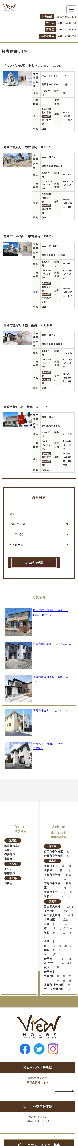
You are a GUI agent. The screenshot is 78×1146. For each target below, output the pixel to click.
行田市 (8, 883)
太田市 (8, 858)
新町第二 (65, 928)
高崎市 (8, 850)
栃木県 (13, 864)
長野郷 (54, 950)
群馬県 (13, 840)
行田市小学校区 (53, 855)
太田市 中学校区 (54, 989)
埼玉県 (13, 878)
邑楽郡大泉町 (12, 845)
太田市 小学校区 (54, 984)
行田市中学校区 (53, 851)
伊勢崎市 (9, 854)
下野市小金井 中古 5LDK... (51, 710)
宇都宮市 (9, 873)
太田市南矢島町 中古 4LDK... (52, 643)
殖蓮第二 (69, 963)
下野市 (8, 869)
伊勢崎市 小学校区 (48, 963)
